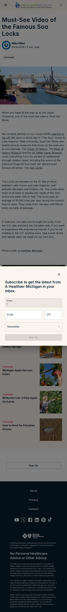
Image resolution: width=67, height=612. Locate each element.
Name (9, 300)
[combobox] (33, 326)
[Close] (59, 274)
